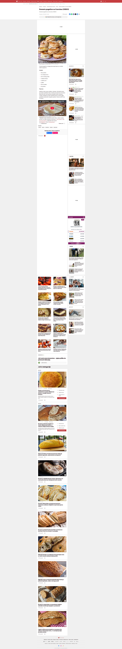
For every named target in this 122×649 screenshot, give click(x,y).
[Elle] (68, 641)
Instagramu (43, 122)
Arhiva (76, 643)
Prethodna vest (44, 123)
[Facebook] (59, 646)
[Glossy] (77, 641)
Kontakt (57, 643)
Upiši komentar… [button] (44, 362)
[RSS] (63, 646)
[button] (64, 14)
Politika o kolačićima (62, 643)
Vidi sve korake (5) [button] (62, 398)
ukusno (51, 127)
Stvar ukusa (59, 119)
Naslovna (40, 6)
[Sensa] (64, 641)
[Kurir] (49, 641)
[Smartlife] (71, 641)
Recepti (44, 6)
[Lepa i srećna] (61, 641)
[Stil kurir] (74, 641)
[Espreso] (52, 641)
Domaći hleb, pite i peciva (51, 6)
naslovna (55, 127)
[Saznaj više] (83, 156)
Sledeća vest (61, 123)
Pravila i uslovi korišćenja (52, 643)
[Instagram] (61, 646)
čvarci (40, 127)
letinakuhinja (51, 122)
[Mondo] (45, 641)
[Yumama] (56, 641)
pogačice (47, 127)
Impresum (46, 643)
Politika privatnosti (68, 643)
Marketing (73, 643)
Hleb (57, 6)
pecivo (43, 127)
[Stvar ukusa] (19, 1)
